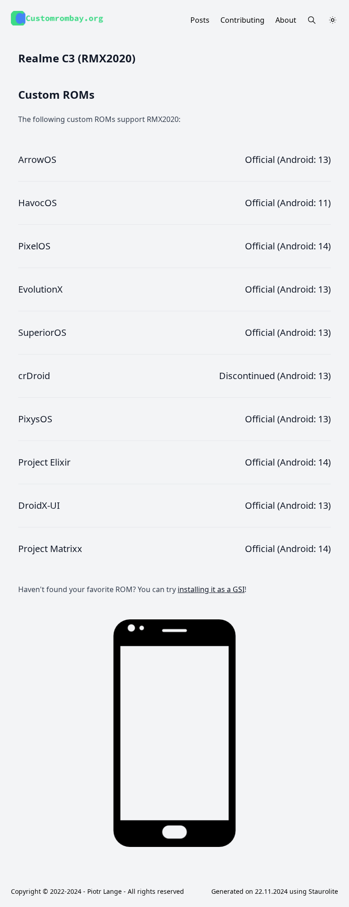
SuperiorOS (42, 332)
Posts (199, 20)
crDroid (34, 376)
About (285, 20)
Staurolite (323, 891)
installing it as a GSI (211, 589)
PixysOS (35, 419)
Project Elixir (44, 462)
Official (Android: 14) (288, 246)
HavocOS (37, 203)
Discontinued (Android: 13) (275, 376)
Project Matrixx (50, 548)
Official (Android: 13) (288, 159)
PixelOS (34, 246)
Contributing (242, 20)
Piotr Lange (104, 891)
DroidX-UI (39, 505)
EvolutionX (40, 289)
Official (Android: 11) (288, 203)
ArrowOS (37, 159)
